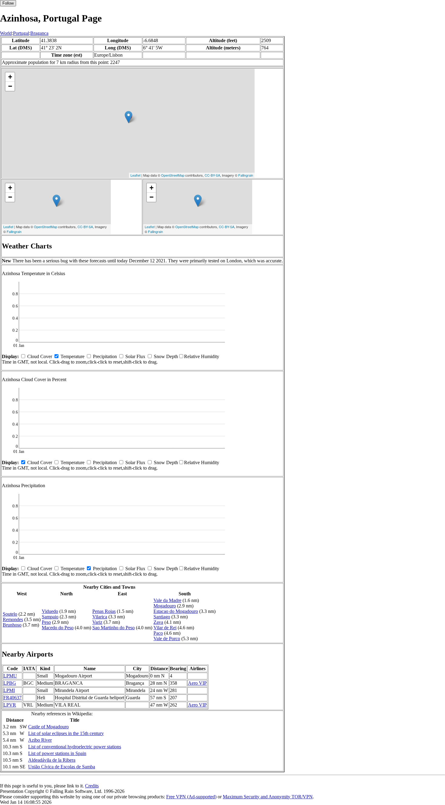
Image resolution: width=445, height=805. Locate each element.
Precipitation (105, 356)
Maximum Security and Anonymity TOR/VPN (268, 796)
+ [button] (10, 77)
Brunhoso (12, 624)
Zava (158, 622)
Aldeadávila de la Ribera (51, 760)
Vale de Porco (166, 638)
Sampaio (50, 616)
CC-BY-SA (212, 175)
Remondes (13, 619)
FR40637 (12, 697)
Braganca (39, 33)
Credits (92, 785)
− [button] (10, 86)
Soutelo (10, 614)
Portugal (21, 33)
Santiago (161, 616)
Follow (8, 3)
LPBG (9, 683)
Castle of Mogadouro (48, 726)
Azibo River (40, 740)
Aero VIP (197, 683)
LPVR (9, 704)
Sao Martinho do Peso (113, 627)
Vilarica (99, 616)
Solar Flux (135, 356)
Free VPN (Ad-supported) (191, 796)
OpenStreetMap (172, 175)
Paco (158, 633)
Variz (97, 622)
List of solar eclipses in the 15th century (66, 733)
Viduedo (50, 611)
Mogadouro (164, 605)
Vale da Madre (167, 600)
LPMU (10, 675)
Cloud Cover (39, 356)
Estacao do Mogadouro (175, 611)
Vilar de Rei (164, 627)
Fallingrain (245, 175)
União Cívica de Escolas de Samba (61, 766)
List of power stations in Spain (57, 753)
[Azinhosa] (128, 117)
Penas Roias (104, 611)
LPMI (9, 690)
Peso (46, 622)
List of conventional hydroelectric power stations (74, 746)
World (6, 33)
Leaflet (135, 175)
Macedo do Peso (58, 627)
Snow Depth (166, 356)
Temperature (72, 356)
